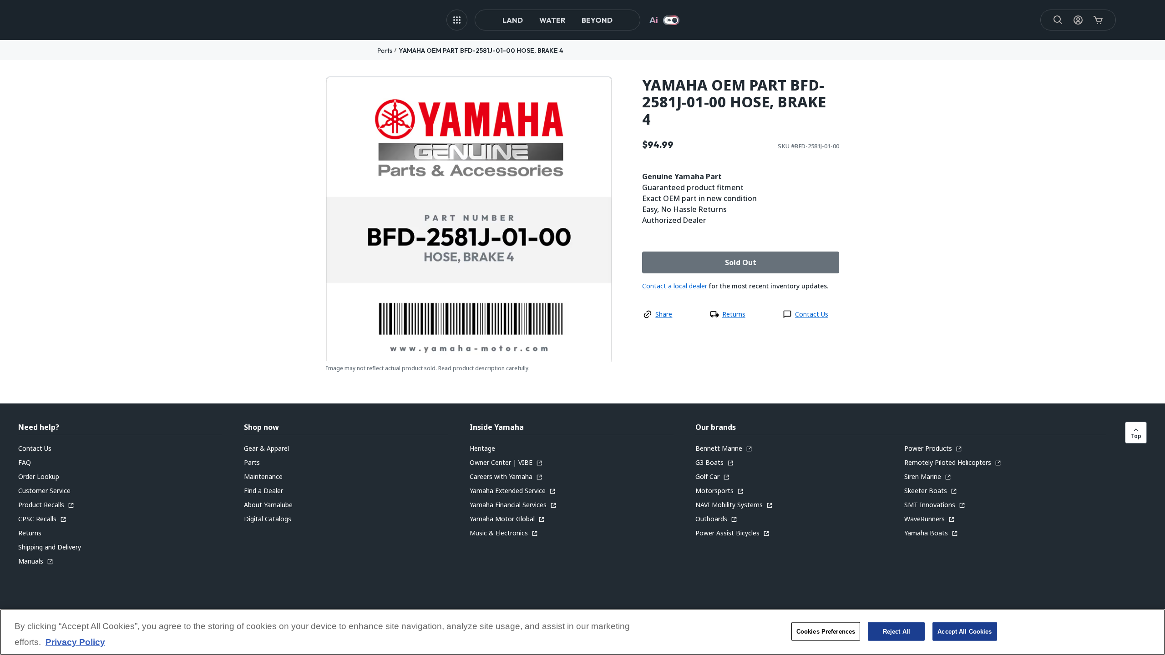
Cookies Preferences (825, 631)
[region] (582, 632)
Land (512, 20)
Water (552, 20)
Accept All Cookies (964, 631)
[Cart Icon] (1098, 20)
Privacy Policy (75, 642)
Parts (384, 50)
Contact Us (811, 314)
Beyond (597, 20)
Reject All (896, 631)
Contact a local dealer (674, 286)
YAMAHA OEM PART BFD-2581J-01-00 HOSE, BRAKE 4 (481, 50)
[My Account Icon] (1078, 20)
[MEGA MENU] (456, 20)
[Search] (1058, 20)
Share (663, 314)
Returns (733, 314)
